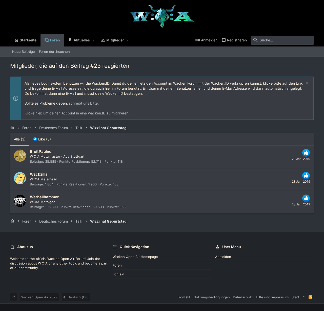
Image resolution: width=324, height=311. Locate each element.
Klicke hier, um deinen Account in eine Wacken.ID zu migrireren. (77, 113)
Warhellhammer (44, 197)
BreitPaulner (41, 151)
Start (295, 297)
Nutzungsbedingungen (211, 297)
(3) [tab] (20, 139)
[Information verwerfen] (307, 83)
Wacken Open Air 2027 (39, 297)
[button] (93, 40)
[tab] (42, 139)
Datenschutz (243, 297)
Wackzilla (39, 174)
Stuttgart (77, 156)
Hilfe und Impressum (272, 297)
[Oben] (304, 297)
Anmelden (223, 257)
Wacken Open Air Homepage (135, 257)
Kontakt (119, 274)
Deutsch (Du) (78, 297)
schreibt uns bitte (83, 103)
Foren (117, 265)
